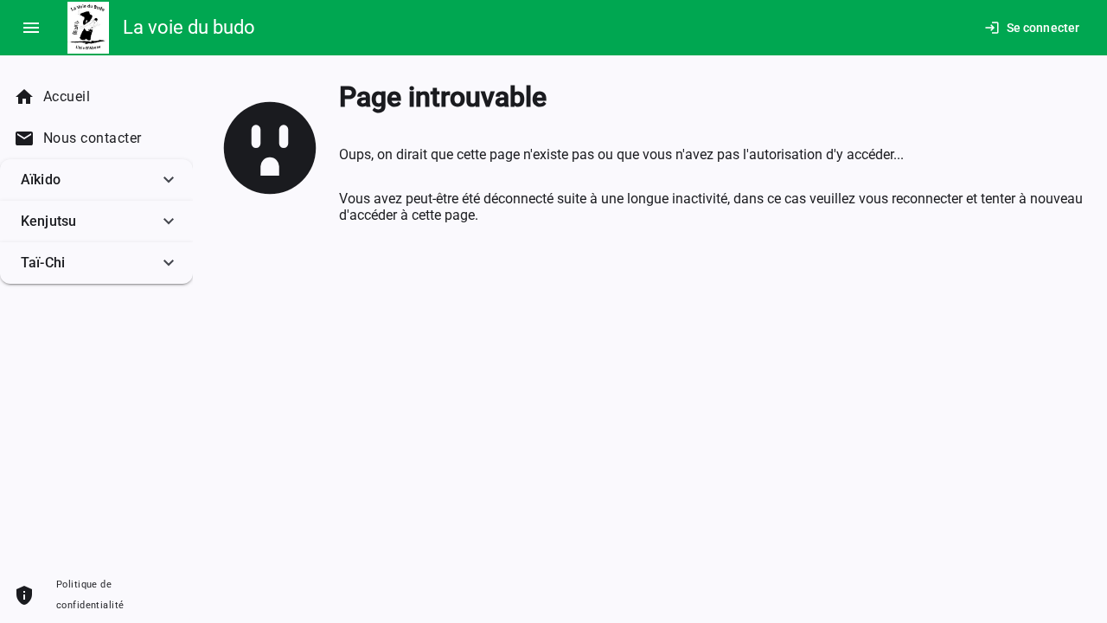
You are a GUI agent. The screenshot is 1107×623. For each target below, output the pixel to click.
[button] (96, 180)
